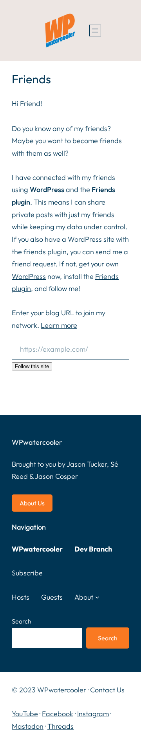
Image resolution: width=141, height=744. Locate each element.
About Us (32, 503)
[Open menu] (95, 30)
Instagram (93, 713)
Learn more (59, 325)
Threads (60, 726)
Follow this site (32, 366)
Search (21, 621)
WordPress (29, 276)
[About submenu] (97, 597)
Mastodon (27, 726)
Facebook (57, 713)
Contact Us (107, 689)
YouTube (25, 713)
